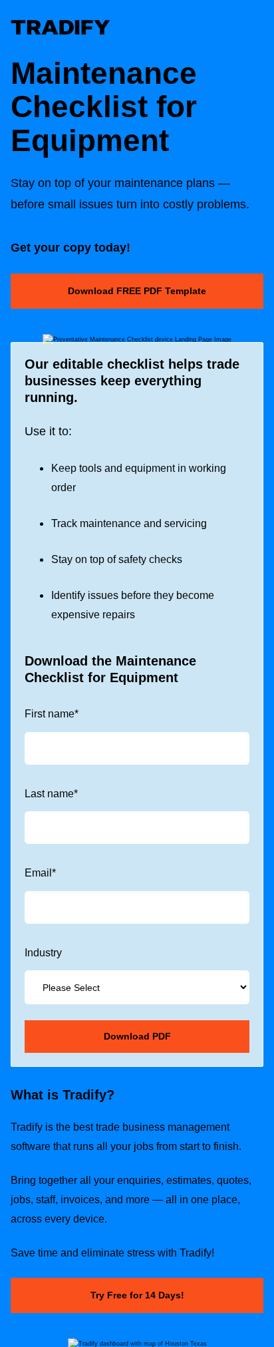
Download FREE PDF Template (137, 291)
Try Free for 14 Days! (137, 1295)
